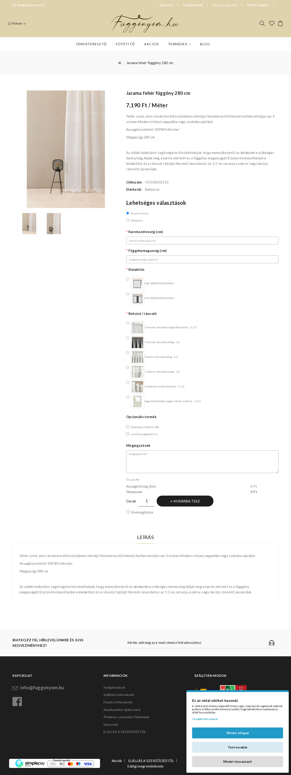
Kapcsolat (110, 724)
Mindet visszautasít (237, 761)
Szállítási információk (118, 695)
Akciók (117, 761)
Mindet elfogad (238, 733)
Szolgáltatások (193, 5)
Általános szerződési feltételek (126, 717)
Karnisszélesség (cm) (145, 232)
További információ (205, 719)
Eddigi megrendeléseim (145, 766)
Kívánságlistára (142, 512)
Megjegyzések (138, 445)
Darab (131, 501)
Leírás (145, 537)
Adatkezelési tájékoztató (121, 710)
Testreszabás (237, 747)
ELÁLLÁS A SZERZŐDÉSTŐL (124, 732)
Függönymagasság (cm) (147, 250)
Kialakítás (136, 269)
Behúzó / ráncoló (142, 313)
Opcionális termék (141, 417)
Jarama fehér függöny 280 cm (149, 63)
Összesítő (132, 479)
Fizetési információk (118, 702)
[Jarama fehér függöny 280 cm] (29, 224)
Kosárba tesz (186, 501)
